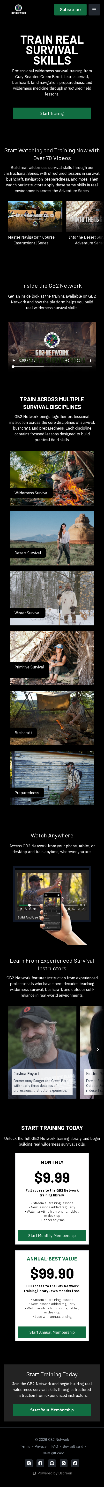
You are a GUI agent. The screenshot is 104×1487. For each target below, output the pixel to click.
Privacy (41, 1446)
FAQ (55, 1446)
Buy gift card (73, 1446)
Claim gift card (53, 1453)
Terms (25, 1446)
